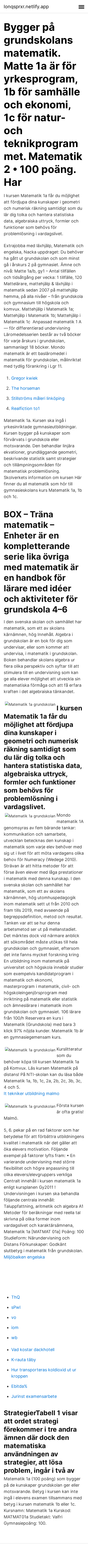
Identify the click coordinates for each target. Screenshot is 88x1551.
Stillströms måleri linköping (38, 398)
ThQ (15, 1297)
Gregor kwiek (24, 378)
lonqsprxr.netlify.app (26, 6)
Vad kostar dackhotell (32, 1349)
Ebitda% (19, 1386)
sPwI (16, 1307)
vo (13, 1317)
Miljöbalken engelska (24, 1257)
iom (15, 1327)
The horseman (25, 388)
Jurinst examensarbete (34, 1396)
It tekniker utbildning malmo (31, 1093)
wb (14, 1337)
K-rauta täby (23, 1359)
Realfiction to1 (25, 408)
